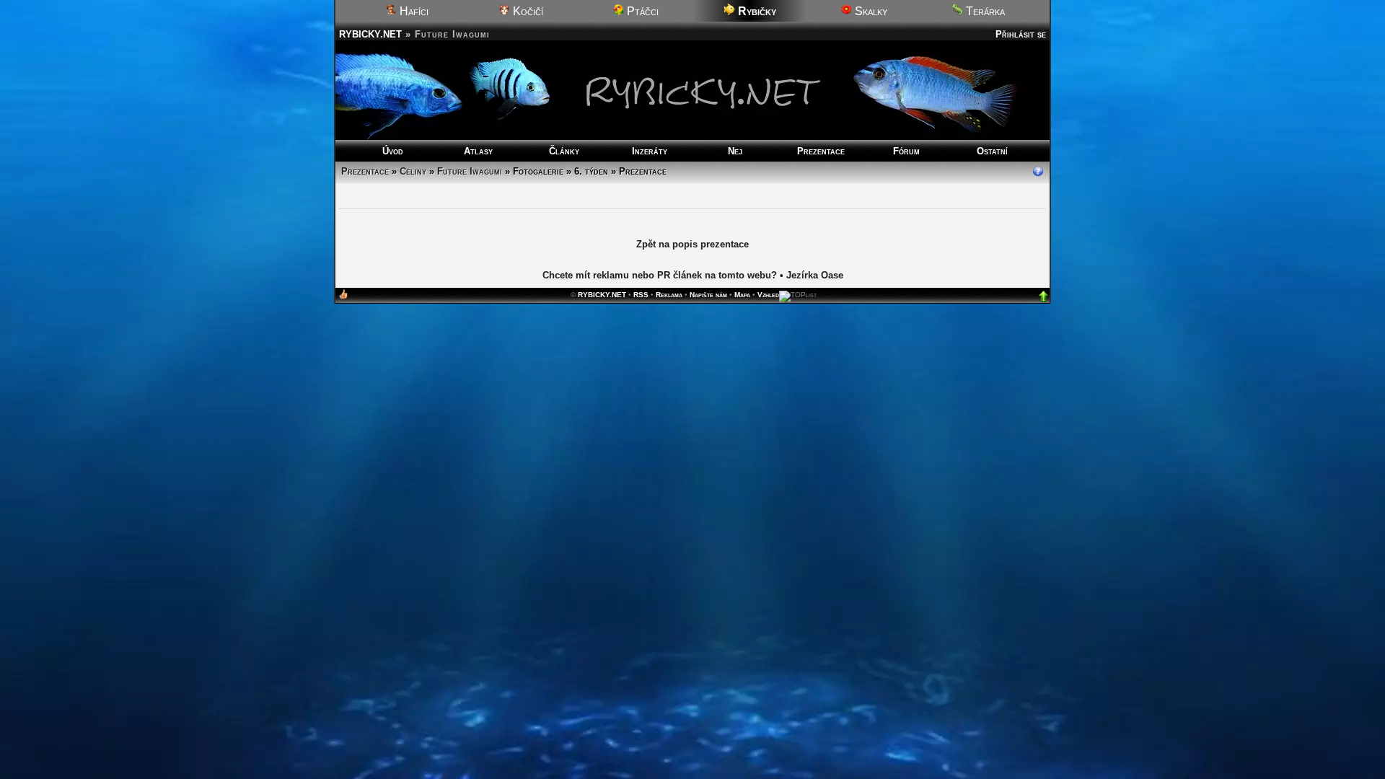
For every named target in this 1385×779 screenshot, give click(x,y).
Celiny (413, 171)
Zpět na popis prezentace (692, 244)
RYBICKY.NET (370, 34)
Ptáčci (641, 11)
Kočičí (526, 11)
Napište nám (708, 295)
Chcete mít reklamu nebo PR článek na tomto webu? (659, 275)
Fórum (906, 151)
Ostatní (992, 151)
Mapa (742, 295)
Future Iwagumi (469, 171)
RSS (640, 295)
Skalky (869, 11)
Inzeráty (649, 151)
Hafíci (412, 11)
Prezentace (821, 151)
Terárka (984, 11)
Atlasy (478, 151)
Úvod (392, 151)
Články (564, 151)
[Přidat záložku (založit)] (343, 298)
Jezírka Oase (814, 275)
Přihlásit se (1020, 34)
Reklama (669, 295)
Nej (735, 151)
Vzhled (768, 295)
